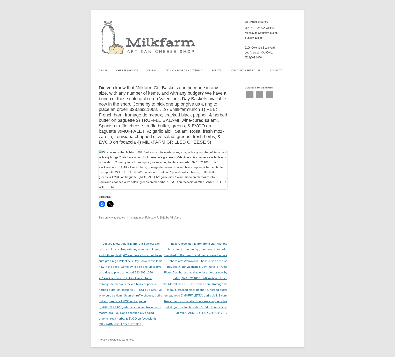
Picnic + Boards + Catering (184, 70)
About (103, 70)
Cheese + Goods (127, 70)
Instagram (135, 217)
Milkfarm (175, 217)
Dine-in (152, 70)
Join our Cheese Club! (245, 70)
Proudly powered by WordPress (116, 339)
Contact (276, 70)
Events (216, 70)
